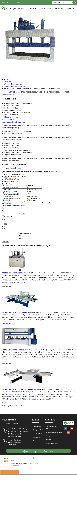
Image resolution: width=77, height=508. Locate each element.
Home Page (33, 8)
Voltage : (25, 275)
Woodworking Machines (54, 432)
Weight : (38, 280)
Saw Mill (48, 439)
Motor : (45, 315)
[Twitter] (68, 430)
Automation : (51, 278)
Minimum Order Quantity (13, 131)
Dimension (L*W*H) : (59, 280)
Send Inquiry (21, 122)
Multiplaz (49, 436)
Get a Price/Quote (8, 95)
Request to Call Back (9, 122)
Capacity (7, 155)
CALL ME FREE (17, 406)
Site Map (36, 441)
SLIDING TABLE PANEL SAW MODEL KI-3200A (18, 389)
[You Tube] (72, 430)
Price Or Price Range (11, 133)
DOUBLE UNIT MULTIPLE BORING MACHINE (17, 273)
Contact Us (70, 8)
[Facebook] (65, 430)
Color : (13, 275)
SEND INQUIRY (7, 406)
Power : (24, 280)
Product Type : (21, 278)
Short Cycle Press (52, 443)
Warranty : (22, 282)
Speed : (8, 282)
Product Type (9, 152)
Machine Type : (48, 275)
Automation (8, 150)
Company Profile (46, 8)
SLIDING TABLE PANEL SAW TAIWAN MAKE (17, 312)
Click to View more (11, 117)
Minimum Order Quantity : (42, 273)
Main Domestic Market (12, 164)
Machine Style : (42, 317)
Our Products (59, 8)
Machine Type (9, 143)
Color (6, 148)
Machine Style (9, 146)
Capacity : (60, 312)
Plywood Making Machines (51, 427)
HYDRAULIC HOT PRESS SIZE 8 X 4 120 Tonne (17, 350)
